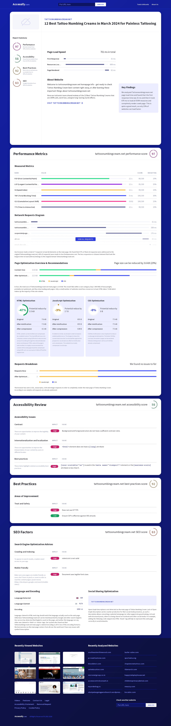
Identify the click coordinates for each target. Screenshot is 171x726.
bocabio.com (130, 692)
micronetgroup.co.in (96, 675)
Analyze (100, 4)
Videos (17, 700)
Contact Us (37, 700)
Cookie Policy (34, 708)
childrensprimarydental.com (136, 681)
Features (26, 700)
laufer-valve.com (132, 652)
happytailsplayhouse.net (135, 675)
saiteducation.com (96, 669)
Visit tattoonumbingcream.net (63, 103)
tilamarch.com (131, 669)
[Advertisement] (101, 40)
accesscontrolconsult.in (98, 681)
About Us (155, 4)
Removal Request (44, 704)
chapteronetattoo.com (134, 663)
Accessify (21, 4)
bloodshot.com (94, 663)
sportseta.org (130, 658)
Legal (47, 700)
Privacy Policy (20, 708)
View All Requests (85, 239)
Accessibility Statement (24, 704)
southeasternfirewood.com (99, 652)
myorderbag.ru (94, 686)
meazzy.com (130, 686)
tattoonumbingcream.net (58, 19)
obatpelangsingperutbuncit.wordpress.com (105, 692)
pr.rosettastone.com (96, 658)
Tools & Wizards (143, 4)
